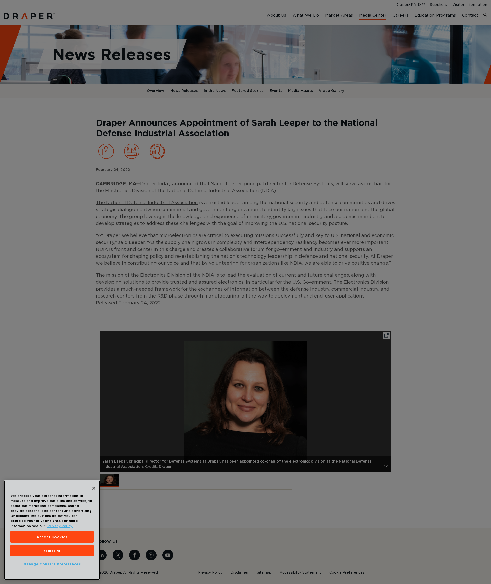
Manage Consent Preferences (52, 564)
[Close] (93, 488)
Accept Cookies (52, 537)
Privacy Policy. (60, 526)
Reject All (52, 550)
